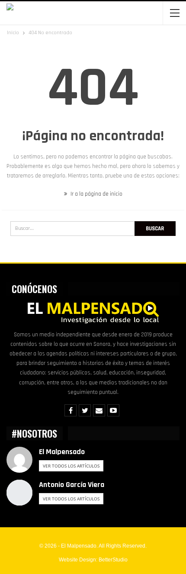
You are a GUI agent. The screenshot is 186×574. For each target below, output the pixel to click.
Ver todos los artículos (71, 466)
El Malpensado (62, 452)
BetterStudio (113, 560)
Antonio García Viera (71, 485)
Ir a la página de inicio (95, 193)
